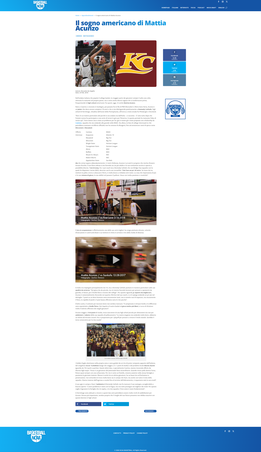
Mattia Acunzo (88, 36)
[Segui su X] (226, 1)
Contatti (117, 433)
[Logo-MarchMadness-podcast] (175, 119)
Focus (193, 8)
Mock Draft (211, 8)
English (221, 8)
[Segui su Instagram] (222, 1)
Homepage (166, 8)
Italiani (175, 8)
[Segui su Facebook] (218, 1)
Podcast (201, 8)
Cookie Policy (142, 433)
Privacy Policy (129, 433)
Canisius (79, 36)
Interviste (184, 8)
